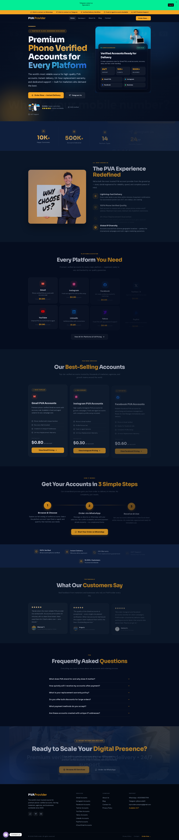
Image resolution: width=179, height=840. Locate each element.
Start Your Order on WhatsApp (91, 531)
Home (72, 18)
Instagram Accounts (83, 801)
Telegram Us (77, 95)
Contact (108, 18)
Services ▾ (81, 18)
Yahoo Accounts (82, 815)
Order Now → (143, 18)
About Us (92, 18)
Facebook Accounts (83, 805)
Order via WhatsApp (107, 768)
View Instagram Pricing (88, 450)
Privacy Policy (107, 808)
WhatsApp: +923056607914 (139, 798)
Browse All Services (75, 768)
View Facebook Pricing (130, 450)
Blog (100, 18)
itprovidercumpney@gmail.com (140, 805)
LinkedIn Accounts (82, 818)
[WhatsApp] (30, 814)
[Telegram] (36, 814)
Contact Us (107, 805)
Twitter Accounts (82, 808)
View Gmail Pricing (46, 450)
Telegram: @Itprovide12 (137, 801)
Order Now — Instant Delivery (47, 95)
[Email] (41, 814)
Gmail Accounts (81, 798)
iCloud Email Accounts (84, 825)
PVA (37, 18)
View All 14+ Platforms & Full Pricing (88, 336)
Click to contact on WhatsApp (43, 12)
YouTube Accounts (82, 811)
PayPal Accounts (82, 822)
